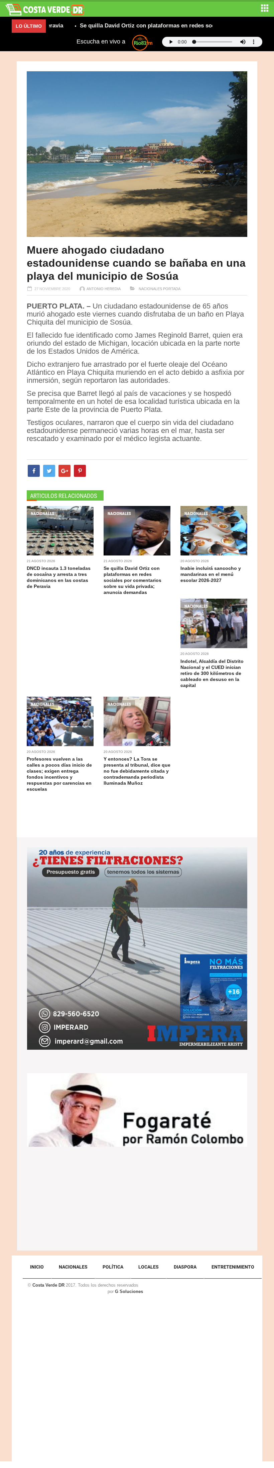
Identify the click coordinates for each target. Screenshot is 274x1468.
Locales (148, 1267)
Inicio (37, 1267)
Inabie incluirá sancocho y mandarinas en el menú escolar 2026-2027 (210, 574)
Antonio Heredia (104, 289)
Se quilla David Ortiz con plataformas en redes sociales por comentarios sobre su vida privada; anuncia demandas (132, 580)
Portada (171, 289)
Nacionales (150, 289)
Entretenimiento (233, 1267)
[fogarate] (137, 1109)
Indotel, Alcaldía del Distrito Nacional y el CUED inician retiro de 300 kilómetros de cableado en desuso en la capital (212, 673)
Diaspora (185, 1267)
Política (113, 1267)
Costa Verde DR (48, 1285)
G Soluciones (129, 1291)
